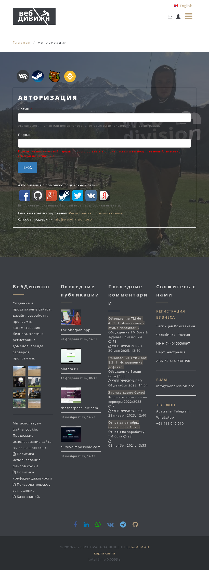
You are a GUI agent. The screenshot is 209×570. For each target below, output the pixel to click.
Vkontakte (91, 195)
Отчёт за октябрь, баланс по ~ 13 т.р (124, 424)
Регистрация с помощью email (96, 213)
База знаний (28, 496)
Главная (22, 42)
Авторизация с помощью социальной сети (57, 185)
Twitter (78, 195)
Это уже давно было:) (126, 392)
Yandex (104, 195)
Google (51, 195)
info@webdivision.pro (73, 219)
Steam (64, 195)
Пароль (25, 134)
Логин (25, 109)
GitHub (38, 195)
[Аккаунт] (178, 16)
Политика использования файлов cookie (27, 459)
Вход (27, 167)
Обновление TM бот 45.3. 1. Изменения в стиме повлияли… (126, 323)
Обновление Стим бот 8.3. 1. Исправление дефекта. (127, 362)
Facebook (25, 195)
